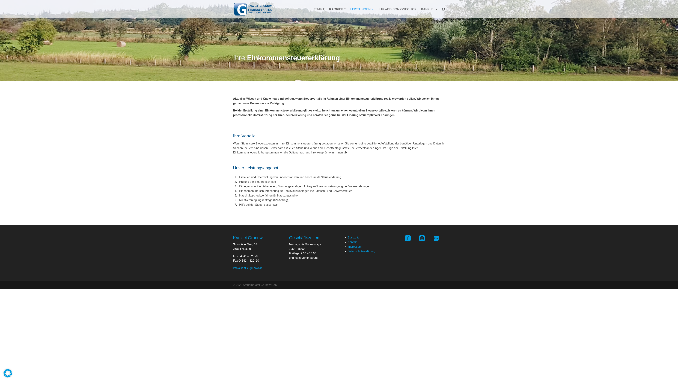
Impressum (354, 246)
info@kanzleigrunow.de (248, 268)
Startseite (353, 237)
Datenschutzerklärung (361, 251)
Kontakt (352, 242)
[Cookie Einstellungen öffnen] (8, 376)
